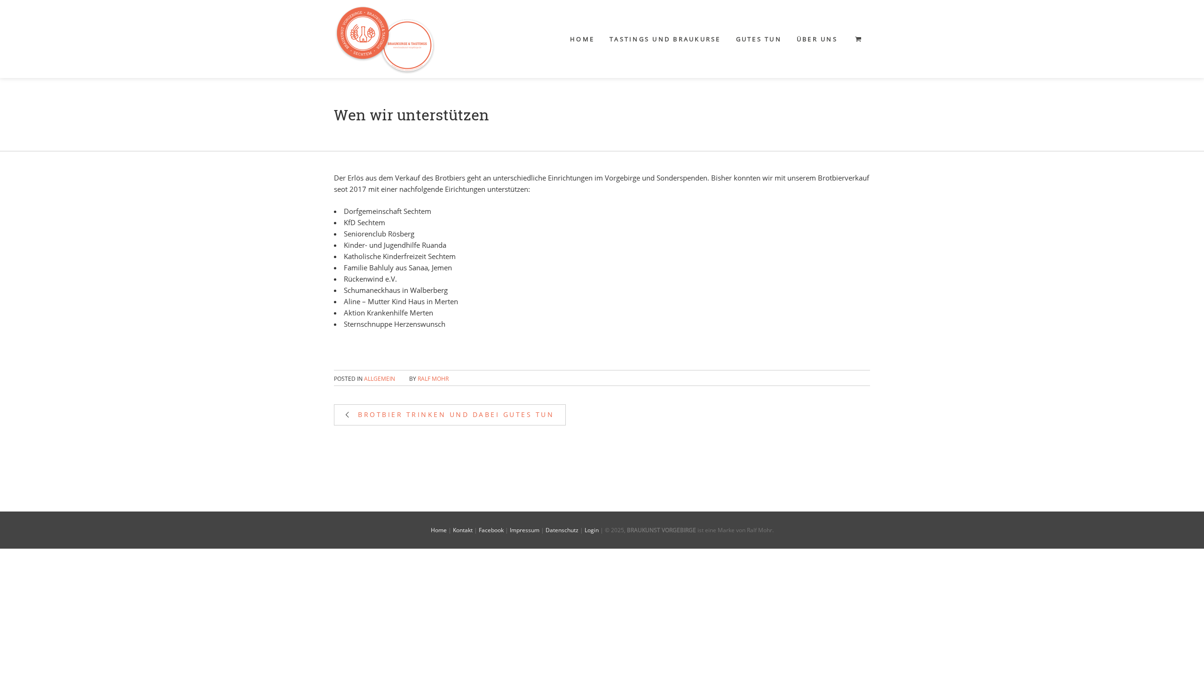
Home (582, 39)
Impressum (524, 530)
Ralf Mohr (433, 379)
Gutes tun (759, 39)
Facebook (491, 530)
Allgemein (379, 379)
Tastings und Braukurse (665, 39)
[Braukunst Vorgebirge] (385, 39)
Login (592, 530)
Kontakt (463, 530)
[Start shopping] (859, 39)
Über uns (817, 39)
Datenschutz (562, 530)
